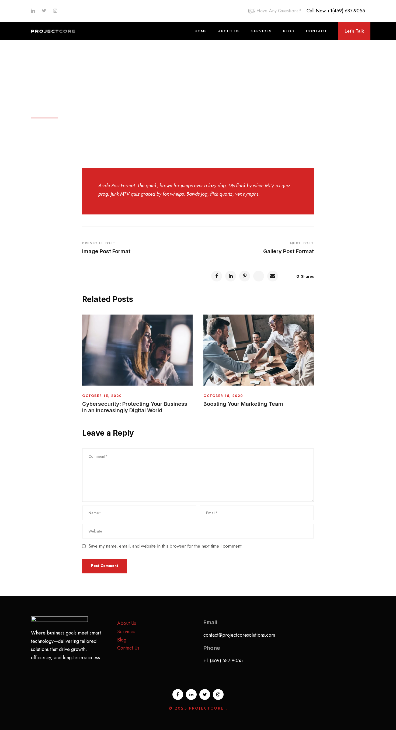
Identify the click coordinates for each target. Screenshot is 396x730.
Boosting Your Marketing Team (243, 404)
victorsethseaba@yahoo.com (105, 104)
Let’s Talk (354, 31)
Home (201, 31)
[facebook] (177, 694)
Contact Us (128, 647)
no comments (210, 104)
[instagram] (55, 10)
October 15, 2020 (102, 395)
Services (261, 31)
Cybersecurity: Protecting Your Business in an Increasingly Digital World (134, 407)
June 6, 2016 (49, 104)
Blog (289, 31)
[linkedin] (33, 10)
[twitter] (44, 10)
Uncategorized (167, 104)
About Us (229, 31)
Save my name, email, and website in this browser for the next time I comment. (165, 546)
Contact (316, 31)
